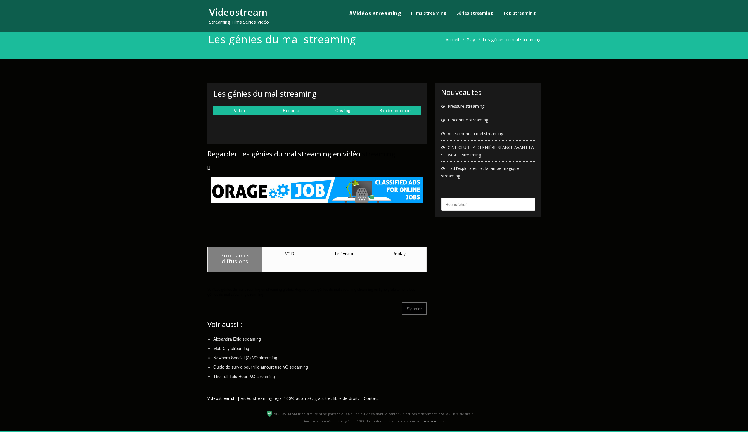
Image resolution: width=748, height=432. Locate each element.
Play (471, 39)
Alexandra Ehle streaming (237, 339)
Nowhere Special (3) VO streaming (245, 357)
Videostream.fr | (223, 398)
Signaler (414, 308)
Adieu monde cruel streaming (475, 133)
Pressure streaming (466, 106)
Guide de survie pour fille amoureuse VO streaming (260, 367)
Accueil (452, 39)
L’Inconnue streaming (468, 120)
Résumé (291, 110)
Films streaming (428, 13)
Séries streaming (474, 13)
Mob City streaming (231, 348)
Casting (343, 110)
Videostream (238, 12)
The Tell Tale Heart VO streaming (244, 376)
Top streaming (519, 13)
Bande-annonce (395, 110)
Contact (371, 398)
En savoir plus (433, 421)
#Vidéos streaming (375, 13)
